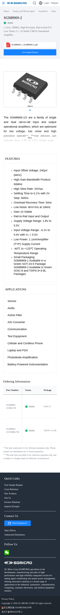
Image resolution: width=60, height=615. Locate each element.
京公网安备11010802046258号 (18, 607)
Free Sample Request (13, 485)
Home (6, 11)
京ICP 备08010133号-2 (12, 612)
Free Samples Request (30, 52)
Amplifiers (43, 11)
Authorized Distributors (14, 535)
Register (54, 3)
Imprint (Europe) (11, 506)
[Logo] (17, 3)
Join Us (7, 498)
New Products (10, 493)
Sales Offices (10, 530)
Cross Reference (11, 489)
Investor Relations (12, 502)
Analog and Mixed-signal (24, 11)
